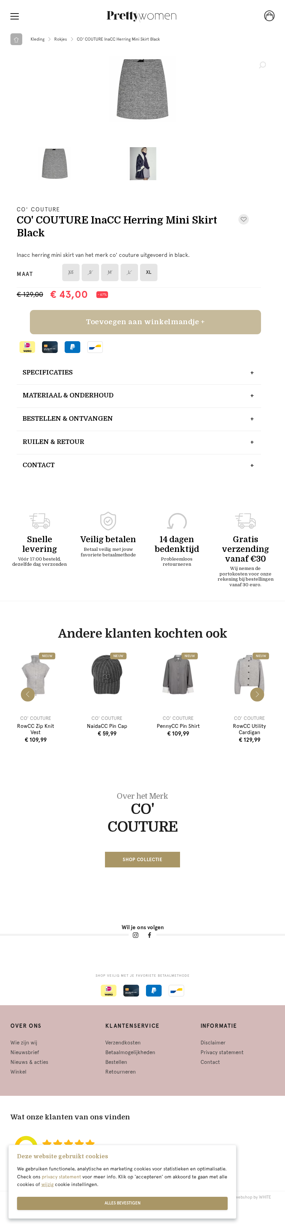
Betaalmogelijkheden (130, 1052)
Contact (39, 465)
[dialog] (122, 1182)
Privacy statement (222, 1052)
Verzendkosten (123, 1043)
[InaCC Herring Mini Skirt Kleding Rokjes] (142, 89)
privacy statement (61, 1176)
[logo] (141, 16)
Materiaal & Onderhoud (68, 395)
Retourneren (120, 1072)
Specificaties (48, 372)
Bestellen (116, 1062)
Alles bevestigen (122, 1203)
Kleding (37, 39)
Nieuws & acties (29, 1062)
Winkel (18, 1072)
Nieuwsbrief (24, 1052)
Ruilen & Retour (53, 441)
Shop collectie (142, 859)
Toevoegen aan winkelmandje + (145, 322)
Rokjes (60, 39)
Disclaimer (213, 1043)
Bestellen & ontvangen (68, 418)
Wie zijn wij (23, 1043)
